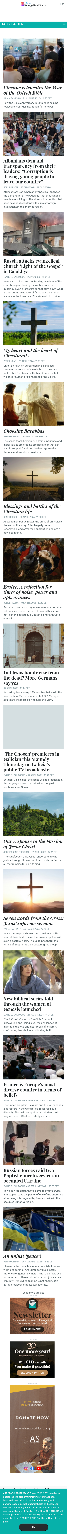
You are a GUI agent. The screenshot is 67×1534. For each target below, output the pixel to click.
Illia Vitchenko (12, 98)
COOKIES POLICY (29, 1518)
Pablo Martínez (12, 929)
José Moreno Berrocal (16, 852)
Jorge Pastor (11, 603)
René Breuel (10, 517)
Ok (33, 1527)
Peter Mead (9, 361)
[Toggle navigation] (7, 4)
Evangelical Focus (14, 277)
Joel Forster (11, 187)
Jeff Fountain (11, 436)
